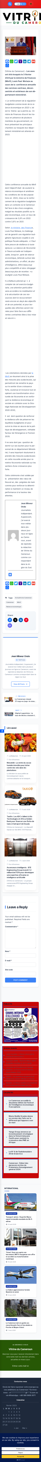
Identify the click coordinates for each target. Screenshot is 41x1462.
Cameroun (10, 602)
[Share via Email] (10, 625)
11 (16, 1415)
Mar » (24, 1428)
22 (9, 1422)
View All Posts (19, 684)
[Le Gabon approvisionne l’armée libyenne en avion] (20, 1275)
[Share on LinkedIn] (21, 620)
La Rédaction (13, 756)
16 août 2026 (12, 1262)
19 (19, 1418)
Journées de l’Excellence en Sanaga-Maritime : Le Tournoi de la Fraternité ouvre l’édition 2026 (20, 1069)
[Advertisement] (20, 160)
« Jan (16, 1428)
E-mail (8, 960)
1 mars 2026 (12, 1330)
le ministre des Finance (21, 228)
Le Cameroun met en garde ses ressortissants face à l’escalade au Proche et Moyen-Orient (19, 1325)
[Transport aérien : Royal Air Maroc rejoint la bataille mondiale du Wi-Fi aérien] (20, 1202)
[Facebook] (2, 731)
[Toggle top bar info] (31, 4)
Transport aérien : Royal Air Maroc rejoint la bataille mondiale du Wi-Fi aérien (21, 1062)
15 (9, 1418)
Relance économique (13, 607)
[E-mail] (10, 575)
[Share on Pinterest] (26, 620)
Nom (7, 951)
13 (4, 1418)
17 (14, 1418)
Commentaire (11, 926)
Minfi (19, 602)
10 (14, 1415)
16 (11, 1418)
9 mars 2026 (12, 1295)
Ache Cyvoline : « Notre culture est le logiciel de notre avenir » (20, 1055)
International (12, 1213)
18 (17, 1418)
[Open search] (10, 4)
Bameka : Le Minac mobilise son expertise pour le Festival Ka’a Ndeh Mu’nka (21, 1084)
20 (4, 1422)
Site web (9, 970)
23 (11, 1422)
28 (6, 1425)
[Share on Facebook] (10, 620)
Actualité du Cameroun (23, 598)
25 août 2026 (12, 1224)
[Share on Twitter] (15, 620)
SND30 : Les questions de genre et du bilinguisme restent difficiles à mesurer (20, 1077)
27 (4, 1425)
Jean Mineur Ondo (20, 656)
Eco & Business (14, 759)
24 (14, 1422)
